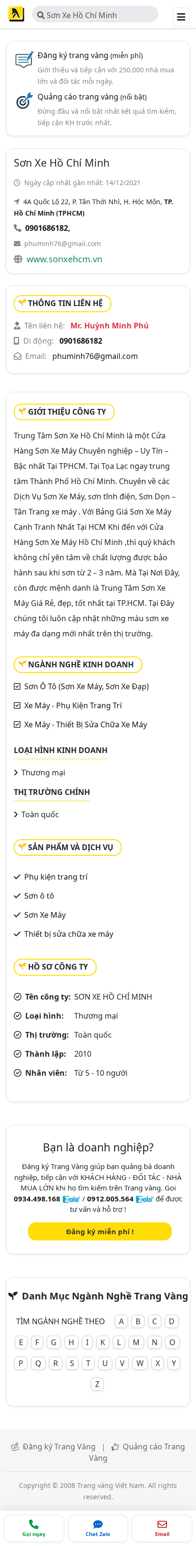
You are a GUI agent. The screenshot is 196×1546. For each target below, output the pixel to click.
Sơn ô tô (39, 896)
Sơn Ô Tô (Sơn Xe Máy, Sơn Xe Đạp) (86, 686)
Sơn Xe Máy (45, 915)
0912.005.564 (110, 1198)
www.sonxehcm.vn (64, 259)
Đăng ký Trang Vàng (59, 1446)
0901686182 (46, 228)
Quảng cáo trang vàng (92, 96)
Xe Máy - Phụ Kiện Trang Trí (73, 705)
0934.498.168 (37, 1198)
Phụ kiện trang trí (56, 877)
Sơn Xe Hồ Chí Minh (81, 15)
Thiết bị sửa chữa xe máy (68, 934)
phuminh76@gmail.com (62, 243)
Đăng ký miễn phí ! (100, 1231)
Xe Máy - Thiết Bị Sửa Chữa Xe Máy (85, 724)
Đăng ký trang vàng (90, 55)
